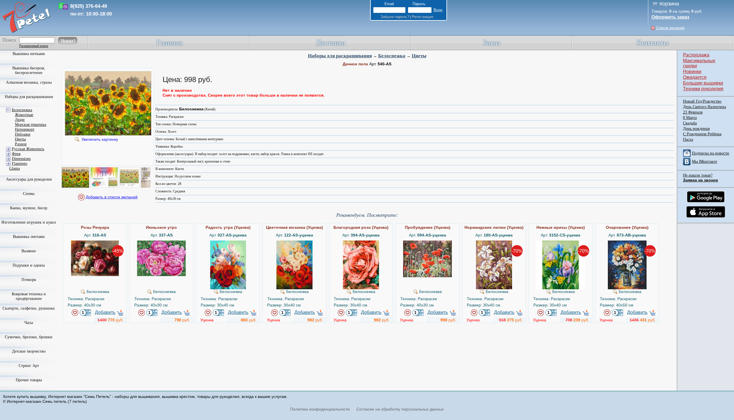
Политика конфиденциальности (320, 409)
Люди (20, 120)
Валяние (29, 251)
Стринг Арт (29, 366)
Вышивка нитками (29, 54)
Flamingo (19, 163)
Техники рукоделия (703, 88)
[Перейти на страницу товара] (95, 243)
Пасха (688, 139)
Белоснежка (391, 55)
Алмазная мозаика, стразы (29, 82)
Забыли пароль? (394, 17)
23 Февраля (692, 112)
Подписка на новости (710, 153)
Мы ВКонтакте (704, 161)
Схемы (28, 194)
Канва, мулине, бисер (28, 208)
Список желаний (670, 28)
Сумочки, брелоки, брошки (28, 337)
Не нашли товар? (697, 175)
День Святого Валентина (704, 107)
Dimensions (21, 159)
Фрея (16, 154)
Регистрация (422, 17)
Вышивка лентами (29, 237)
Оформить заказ (670, 17)
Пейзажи (22, 134)
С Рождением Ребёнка (702, 134)
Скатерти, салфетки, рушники (29, 308)
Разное (21, 144)
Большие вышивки (703, 83)
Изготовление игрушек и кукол (28, 222)
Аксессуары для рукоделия (29, 179)
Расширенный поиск (33, 46)
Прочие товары (29, 380)
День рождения (696, 128)
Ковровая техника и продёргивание (29, 296)
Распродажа (696, 54)
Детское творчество (29, 351)
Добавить (105, 312)
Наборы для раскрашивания (340, 55)
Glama (14, 168)
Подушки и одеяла (29, 265)
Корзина (669, 4)
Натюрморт (24, 129)
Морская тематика (30, 124)
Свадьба (690, 123)
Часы (28, 323)
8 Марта (690, 118)
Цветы (419, 55)
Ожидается (694, 77)
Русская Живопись (28, 149)
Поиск (9, 40)
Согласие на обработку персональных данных (400, 409)
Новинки (692, 71)
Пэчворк (29, 280)
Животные (24, 115)
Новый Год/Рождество (702, 101)
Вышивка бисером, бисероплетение (28, 70)
